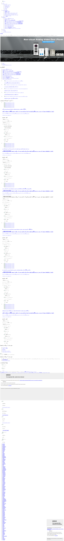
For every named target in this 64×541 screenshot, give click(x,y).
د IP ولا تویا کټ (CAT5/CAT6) (9, 20)
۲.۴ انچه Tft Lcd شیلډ (41, 372)
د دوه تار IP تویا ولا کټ (9, 18)
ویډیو (3, 29)
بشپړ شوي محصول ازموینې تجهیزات (11, 14)
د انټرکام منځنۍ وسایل (9, 25)
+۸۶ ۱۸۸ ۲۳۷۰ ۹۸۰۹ (6, 360)
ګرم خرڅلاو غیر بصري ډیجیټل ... (11, 98)
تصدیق (5, 8)
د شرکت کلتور (7, 6)
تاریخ (5, 9)
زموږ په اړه (4, 3)
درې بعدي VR (4, 16)
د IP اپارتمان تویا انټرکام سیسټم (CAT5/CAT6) (11, 71)
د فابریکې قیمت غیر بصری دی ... (11, 86)
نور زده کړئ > (6, 115)
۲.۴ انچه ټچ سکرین (20, 372)
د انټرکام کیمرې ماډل (9, 26)
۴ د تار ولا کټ (7, 19)
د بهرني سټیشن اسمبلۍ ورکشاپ (10, 13)
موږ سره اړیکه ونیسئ (6, 31)
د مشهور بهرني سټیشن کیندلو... (11, 94)
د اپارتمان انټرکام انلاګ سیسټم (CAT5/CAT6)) (13, 22)
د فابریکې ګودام (7, 15)
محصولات (3, 17)
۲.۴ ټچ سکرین (44, 372)
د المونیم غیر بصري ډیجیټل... (11, 90)
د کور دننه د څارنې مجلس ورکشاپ (11, 12)
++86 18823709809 (5, 430)
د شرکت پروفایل (7, 4)
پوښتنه (9, 115)
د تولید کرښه (5, 10)
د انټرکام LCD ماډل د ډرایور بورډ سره (12, 28)
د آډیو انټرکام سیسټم (9, 24)
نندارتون (6, 7)
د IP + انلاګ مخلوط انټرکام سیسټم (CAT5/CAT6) (13, 23)
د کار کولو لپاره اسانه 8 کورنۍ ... (12, 82)
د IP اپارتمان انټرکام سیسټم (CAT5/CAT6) (12, 21)
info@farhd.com (5, 359)
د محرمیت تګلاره (29, 371)
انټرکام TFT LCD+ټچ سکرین (10, 27)
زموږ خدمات (6, 5)
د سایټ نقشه (4, 371)
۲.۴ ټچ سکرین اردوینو (11, 372)
